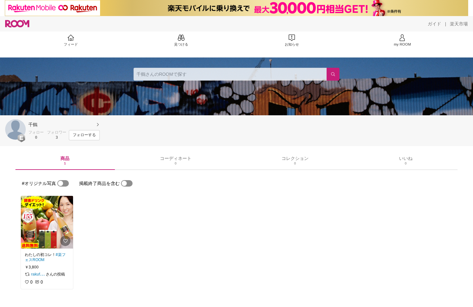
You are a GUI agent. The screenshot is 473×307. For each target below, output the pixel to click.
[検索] (333, 74)
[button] (15, 129)
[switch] (63, 183)
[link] (47, 222)
